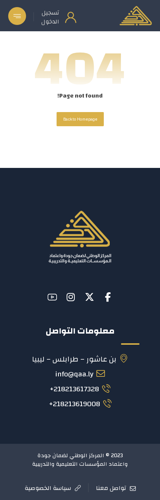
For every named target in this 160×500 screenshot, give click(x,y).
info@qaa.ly (74, 374)
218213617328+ (74, 389)
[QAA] (135, 15)
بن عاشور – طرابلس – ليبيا (74, 359)
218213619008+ (74, 404)
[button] (17, 16)
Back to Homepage (80, 119)
